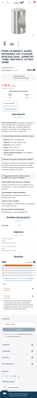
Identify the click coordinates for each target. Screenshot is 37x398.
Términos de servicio (13, 336)
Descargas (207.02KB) (9, 250)
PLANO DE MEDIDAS (7, 239)
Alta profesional (9, 103)
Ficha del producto (10, 109)
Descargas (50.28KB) (9, 243)
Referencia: (5, 68)
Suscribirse (19, 329)
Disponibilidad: (6, 70)
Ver (4, 240)
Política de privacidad (25, 334)
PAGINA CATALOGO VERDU (9, 246)
